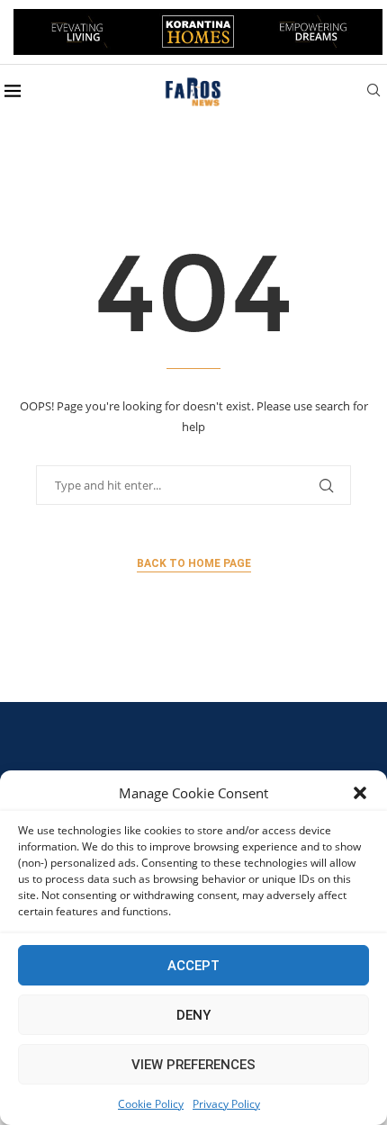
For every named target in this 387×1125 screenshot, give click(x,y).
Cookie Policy (151, 1104)
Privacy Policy (226, 1104)
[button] (360, 793)
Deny (193, 1015)
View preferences (193, 1065)
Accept (193, 966)
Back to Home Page (194, 563)
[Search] (373, 92)
